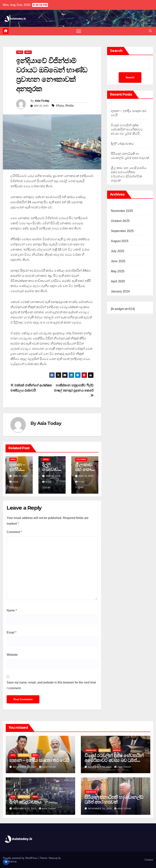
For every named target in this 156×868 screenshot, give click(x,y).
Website (12, 654)
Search (116, 51)
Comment (14, 532)
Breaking (24, 755)
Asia (19, 52)
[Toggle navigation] (78, 31)
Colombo (81, 459)
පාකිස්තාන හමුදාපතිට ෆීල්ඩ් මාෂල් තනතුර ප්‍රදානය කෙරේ (73, 387)
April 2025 (118, 281)
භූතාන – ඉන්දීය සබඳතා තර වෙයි (39, 760)
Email (11, 632)
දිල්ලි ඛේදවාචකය (52, 469)
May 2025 (118, 271)
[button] (150, 30)
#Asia (60, 105)
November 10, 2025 (100, 808)
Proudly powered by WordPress (20, 858)
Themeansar (9, 861)
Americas (91, 750)
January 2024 (120, 291)
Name (12, 610)
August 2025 (119, 241)
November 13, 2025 (25, 767)
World (116, 750)
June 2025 (118, 261)
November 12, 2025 (100, 767)
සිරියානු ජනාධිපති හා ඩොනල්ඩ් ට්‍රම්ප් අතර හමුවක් (114, 799)
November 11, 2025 (25, 808)
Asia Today (42, 100)
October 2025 (120, 221)
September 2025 (122, 231)
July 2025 (117, 251)
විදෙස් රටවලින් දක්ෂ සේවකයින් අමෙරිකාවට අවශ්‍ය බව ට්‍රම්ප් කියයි (127, 129)
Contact (149, 859)
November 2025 (122, 210)
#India (69, 105)
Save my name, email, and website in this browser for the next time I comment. (51, 685)
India (28, 52)
